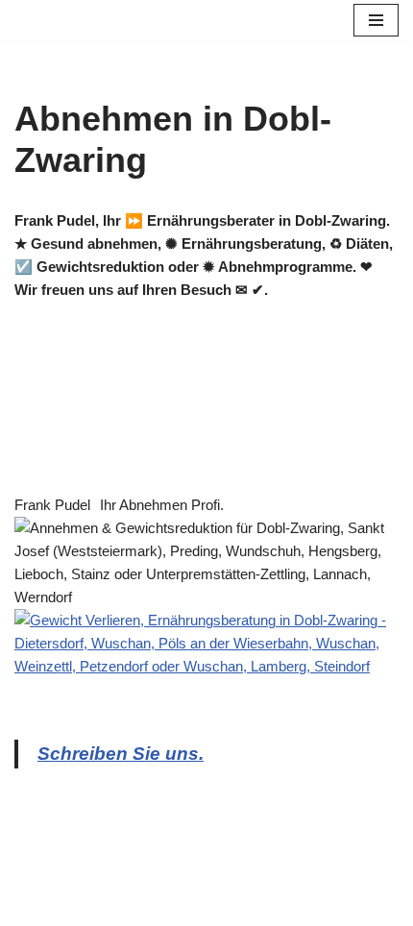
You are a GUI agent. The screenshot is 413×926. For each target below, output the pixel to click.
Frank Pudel (52, 505)
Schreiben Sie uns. (120, 753)
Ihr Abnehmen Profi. (162, 505)
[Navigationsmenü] (376, 20)
